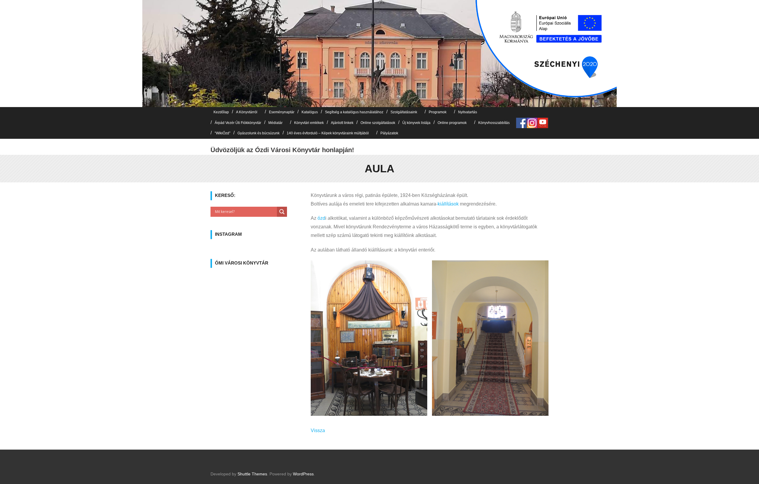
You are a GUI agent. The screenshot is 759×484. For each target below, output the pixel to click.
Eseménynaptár (281, 112)
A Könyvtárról (246, 112)
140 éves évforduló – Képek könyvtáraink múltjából (328, 133)
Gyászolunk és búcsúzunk (258, 133)
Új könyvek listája (416, 123)
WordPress (303, 474)
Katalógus (310, 112)
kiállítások (448, 203)
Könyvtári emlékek (309, 123)
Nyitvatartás (467, 112)
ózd (321, 218)
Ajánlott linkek (342, 123)
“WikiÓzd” (222, 133)
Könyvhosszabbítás (494, 123)
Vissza (318, 430)
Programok (438, 112)
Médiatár (275, 123)
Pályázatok (389, 133)
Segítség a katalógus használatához (354, 112)
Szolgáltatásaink (403, 112)
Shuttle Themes (252, 474)
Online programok (452, 123)
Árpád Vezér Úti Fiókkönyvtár (238, 123)
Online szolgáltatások (378, 123)
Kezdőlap (221, 112)
